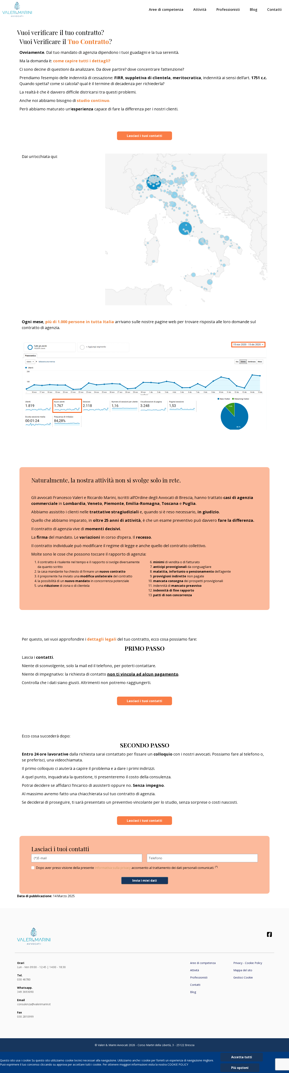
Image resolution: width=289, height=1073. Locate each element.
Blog (253, 9)
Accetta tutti (241, 1057)
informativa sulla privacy (113, 868)
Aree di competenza (166, 9)
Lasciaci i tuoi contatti (144, 136)
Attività (199, 9)
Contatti (274, 9)
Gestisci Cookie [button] (243, 977)
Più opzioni (240, 1068)
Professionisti (228, 9)
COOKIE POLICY (178, 1064)
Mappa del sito (242, 970)
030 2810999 (25, 1016)
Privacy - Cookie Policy (247, 963)
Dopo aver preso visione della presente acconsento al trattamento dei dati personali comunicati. (127, 867)
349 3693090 (25, 992)
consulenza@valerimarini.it (34, 1004)
